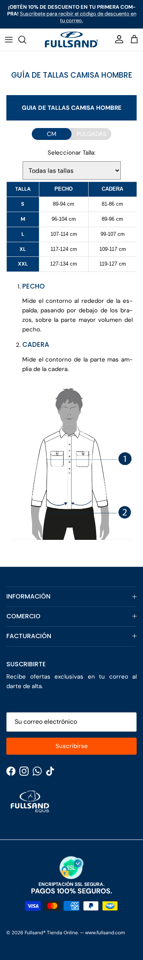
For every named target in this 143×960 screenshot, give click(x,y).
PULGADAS (91, 134)
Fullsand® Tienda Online (51, 932)
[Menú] (8, 39)
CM (51, 134)
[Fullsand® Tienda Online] (71, 39)
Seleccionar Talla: (71, 153)
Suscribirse (72, 746)
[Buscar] (26, 39)
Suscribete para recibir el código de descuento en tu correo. (78, 17)
